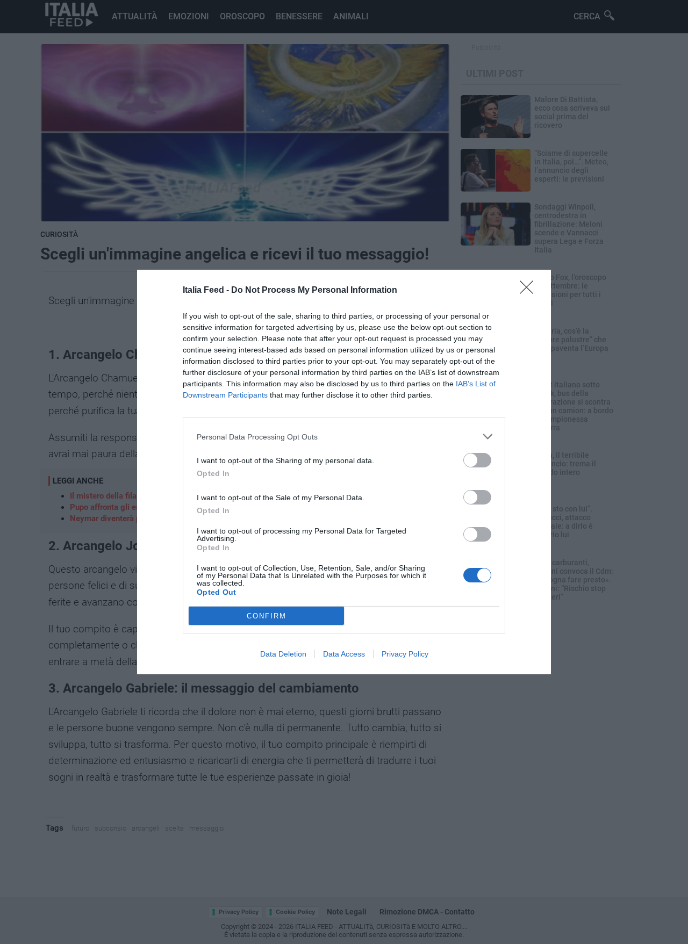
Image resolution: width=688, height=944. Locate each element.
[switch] (477, 460)
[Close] (530, 290)
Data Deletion (283, 654)
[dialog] (344, 472)
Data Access (344, 654)
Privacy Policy (405, 654)
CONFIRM (266, 616)
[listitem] (344, 436)
